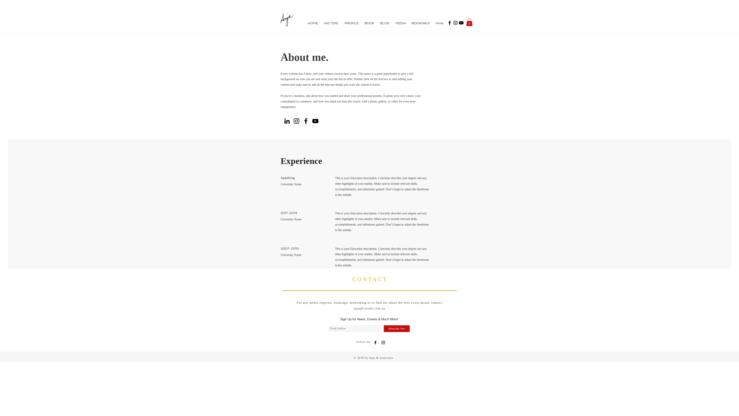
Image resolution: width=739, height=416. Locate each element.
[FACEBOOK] (375, 342)
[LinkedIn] (287, 121)
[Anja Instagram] (455, 23)
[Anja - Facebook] (449, 23)
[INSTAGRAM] (383, 342)
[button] (469, 22)
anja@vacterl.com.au (369, 308)
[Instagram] (296, 121)
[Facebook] (306, 121)
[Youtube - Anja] (461, 23)
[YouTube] (315, 121)
